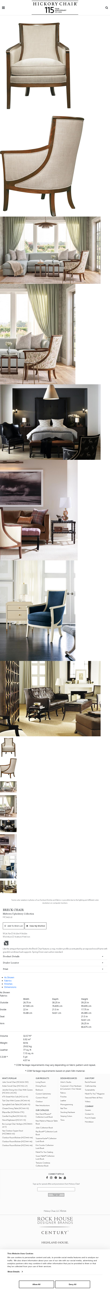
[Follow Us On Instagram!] (51, 1178)
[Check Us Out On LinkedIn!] (60, 1178)
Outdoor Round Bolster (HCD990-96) (17, 1138)
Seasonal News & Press (94, 1098)
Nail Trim (63, 1108)
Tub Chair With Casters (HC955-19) (16, 1101)
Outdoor (39, 1102)
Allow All (36, 1284)
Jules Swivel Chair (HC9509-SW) (15, 1082)
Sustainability (90, 1090)
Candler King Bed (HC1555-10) (14, 1116)
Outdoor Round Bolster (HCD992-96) (17, 1145)
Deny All (72, 1284)
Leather (63, 1101)
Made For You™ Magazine (94, 1094)
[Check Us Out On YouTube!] (65, 1178)
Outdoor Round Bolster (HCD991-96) (17, 1141)
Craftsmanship (90, 1086)
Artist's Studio (65, 1082)
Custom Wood (41, 1098)
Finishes (8, 983)
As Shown (9, 977)
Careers (88, 1110)
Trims (62, 1120)
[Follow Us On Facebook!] (47, 1178)
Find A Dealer (90, 1118)
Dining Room (41, 1086)
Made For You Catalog (44, 1152)
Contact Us (89, 1114)
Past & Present (90, 1082)
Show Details (14, 1272)
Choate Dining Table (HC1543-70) (15, 1108)
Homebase (89, 1122)
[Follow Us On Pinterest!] (56, 1178)
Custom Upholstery (43, 1094)
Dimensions (10, 987)
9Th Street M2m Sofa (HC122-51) (15, 1097)
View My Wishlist (37, 925)
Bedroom (39, 1090)
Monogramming (66, 1104)
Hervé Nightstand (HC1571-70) (14, 1120)
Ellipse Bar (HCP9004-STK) (13, 1112)
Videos (87, 1102)
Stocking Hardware (67, 1112)
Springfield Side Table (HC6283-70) (16, 1104)
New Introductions (43, 1105)
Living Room (40, 1082)
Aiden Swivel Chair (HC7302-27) (15, 1086)
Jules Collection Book (44, 1128)
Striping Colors (66, 1116)
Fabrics (8, 980)
